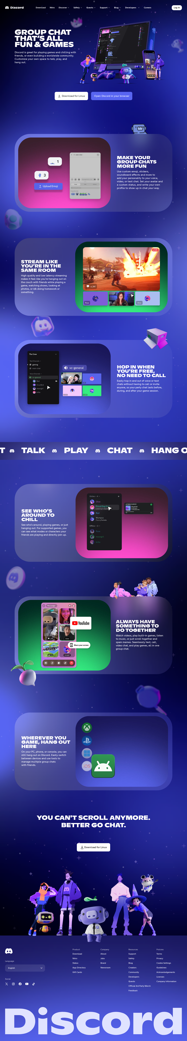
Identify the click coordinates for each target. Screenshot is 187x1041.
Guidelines (161, 968)
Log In (177, 8)
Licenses (160, 977)
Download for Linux (73, 96)
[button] (64, 7)
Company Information (166, 981)
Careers (148, 8)
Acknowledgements (165, 972)
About (103, 954)
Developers (133, 977)
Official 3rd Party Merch (139, 986)
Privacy (159, 958)
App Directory (79, 968)
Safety (131, 958)
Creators (132, 968)
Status (75, 963)
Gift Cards (77, 972)
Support (132, 954)
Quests (131, 981)
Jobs (102, 958)
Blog (130, 963)
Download (41, 8)
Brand (103, 963)
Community (133, 972)
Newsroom (105, 968)
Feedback (133, 991)
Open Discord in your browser (111, 96)
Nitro (53, 8)
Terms (159, 954)
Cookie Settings (163, 963)
